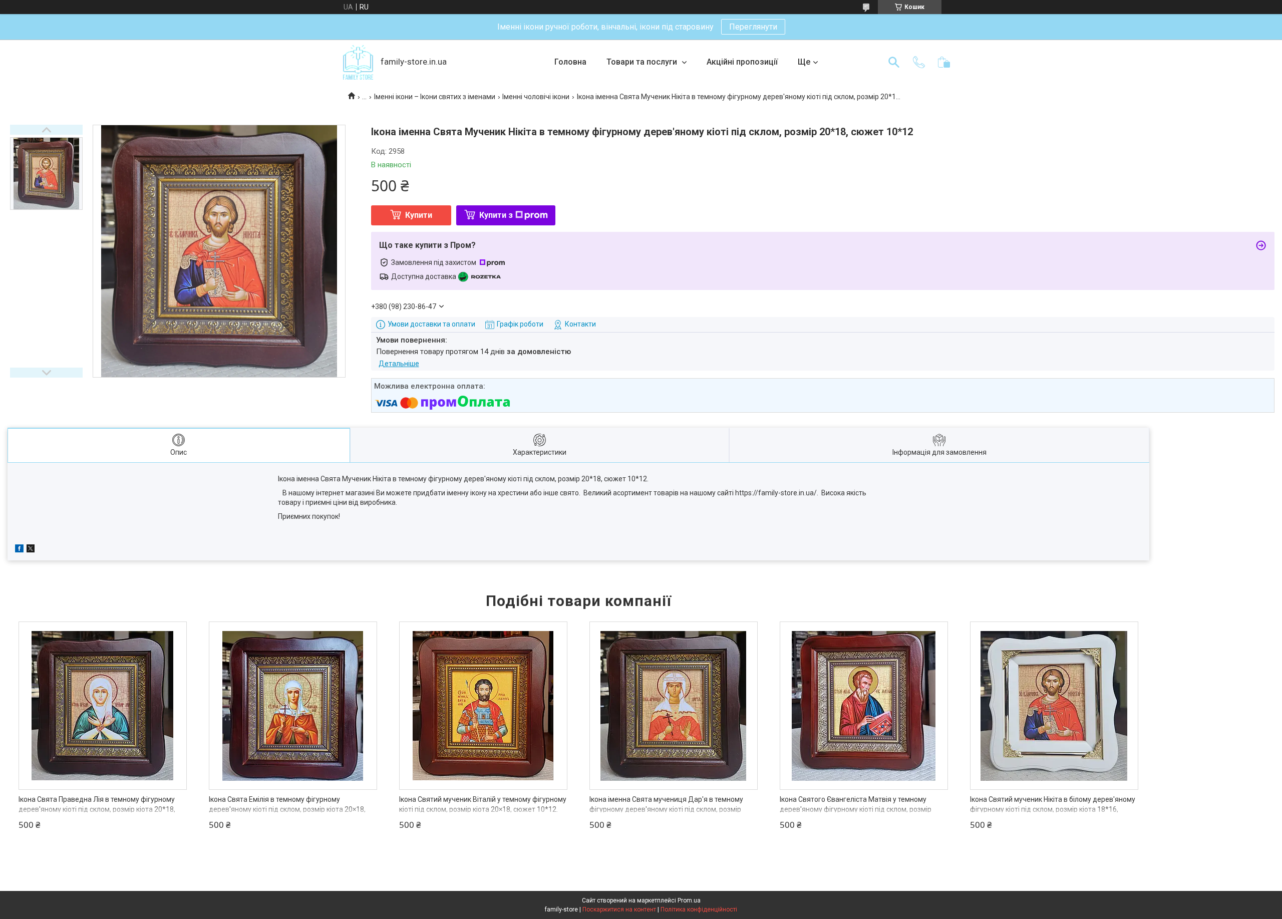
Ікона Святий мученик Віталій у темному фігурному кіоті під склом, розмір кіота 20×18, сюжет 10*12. (482, 804)
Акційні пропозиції (742, 62)
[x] (31, 550)
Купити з (496, 215)
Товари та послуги (642, 62)
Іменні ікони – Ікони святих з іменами (434, 97)
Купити (418, 215)
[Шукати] (894, 62)
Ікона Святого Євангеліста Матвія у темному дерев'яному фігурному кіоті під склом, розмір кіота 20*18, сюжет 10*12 (855, 809)
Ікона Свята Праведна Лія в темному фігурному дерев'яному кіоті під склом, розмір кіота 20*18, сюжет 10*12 (97, 809)
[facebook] (19, 550)
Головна (570, 62)
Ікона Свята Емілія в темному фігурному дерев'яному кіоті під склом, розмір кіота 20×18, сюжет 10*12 (287, 809)
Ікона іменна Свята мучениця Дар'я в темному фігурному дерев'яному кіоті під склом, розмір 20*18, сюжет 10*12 (666, 809)
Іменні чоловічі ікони (535, 97)
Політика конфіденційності (699, 909)
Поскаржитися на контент (619, 909)
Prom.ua (689, 900)
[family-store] (358, 62)
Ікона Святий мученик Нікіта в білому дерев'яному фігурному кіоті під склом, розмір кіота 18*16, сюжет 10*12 (1052, 809)
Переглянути (753, 27)
